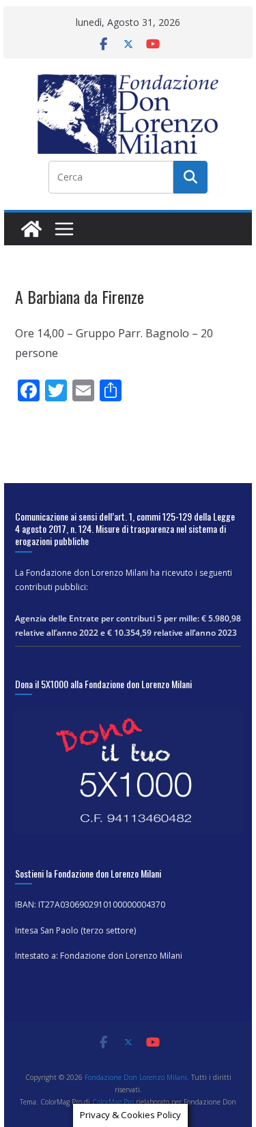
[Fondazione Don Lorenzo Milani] (31, 229)
